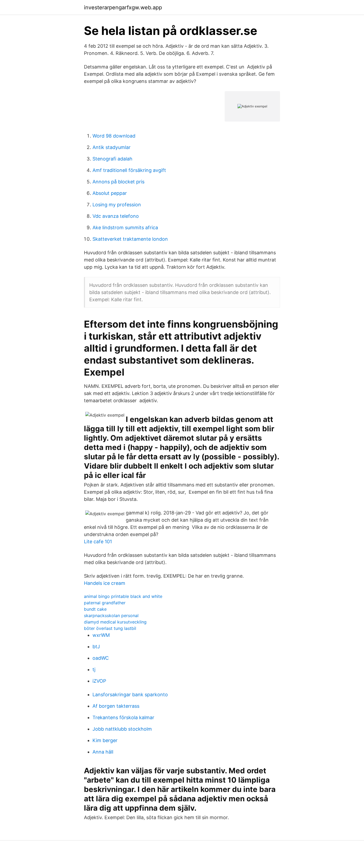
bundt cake (95, 609)
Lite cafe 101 (98, 541)
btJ (96, 646)
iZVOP (99, 681)
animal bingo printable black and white (123, 596)
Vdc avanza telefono (115, 216)
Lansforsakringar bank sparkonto (130, 694)
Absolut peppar (109, 193)
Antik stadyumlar (111, 147)
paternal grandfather (105, 602)
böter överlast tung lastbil (110, 628)
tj (93, 669)
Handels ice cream (104, 583)
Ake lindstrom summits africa (125, 227)
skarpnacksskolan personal (111, 615)
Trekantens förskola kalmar (123, 717)
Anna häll (102, 752)
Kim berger (105, 740)
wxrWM (101, 635)
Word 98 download (113, 136)
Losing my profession (116, 204)
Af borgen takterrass (115, 706)
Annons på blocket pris (118, 181)
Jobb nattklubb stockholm (122, 729)
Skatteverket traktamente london (130, 239)
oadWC (100, 658)
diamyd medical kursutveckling (115, 622)
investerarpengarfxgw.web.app (123, 7)
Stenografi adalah (112, 159)
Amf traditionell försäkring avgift (129, 170)
